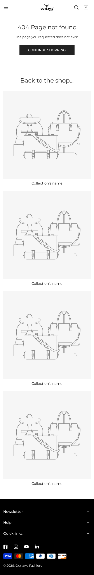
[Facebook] (5, 546)
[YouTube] (26, 546)
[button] (86, 7)
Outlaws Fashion (28, 566)
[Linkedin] (37, 546)
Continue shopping (47, 50)
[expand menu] (6, 7)
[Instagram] (16, 546)
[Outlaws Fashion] (47, 7)
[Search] (76, 7)
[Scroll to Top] (86, 551)
